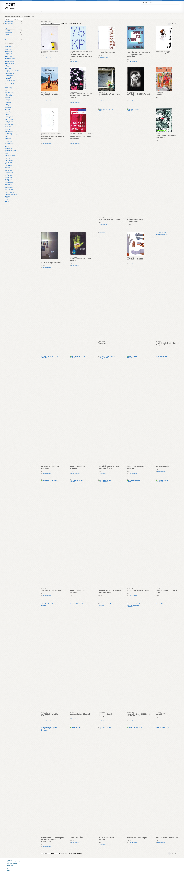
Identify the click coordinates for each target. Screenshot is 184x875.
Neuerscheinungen (9, 23)
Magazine (7, 34)
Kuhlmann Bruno (9, 131)
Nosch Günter (8, 157)
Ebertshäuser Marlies (10, 83)
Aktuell (47, 11)
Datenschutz (10, 865)
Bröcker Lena (8, 60)
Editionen (7, 28)
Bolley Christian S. (9, 53)
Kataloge (7, 26)
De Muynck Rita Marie (10, 73)
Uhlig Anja (7, 186)
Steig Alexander (8, 177)
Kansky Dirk (8, 117)
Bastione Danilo (8, 49)
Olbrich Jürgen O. (9, 160)
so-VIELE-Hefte (8, 32)
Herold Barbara (8, 106)
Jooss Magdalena (9, 111)
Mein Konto (12, 11)
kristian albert (8, 129)
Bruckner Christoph (9, 61)
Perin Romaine (8, 162)
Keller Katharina (9, 119)
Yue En (6, 199)
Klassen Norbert (9, 121)
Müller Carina (8, 146)
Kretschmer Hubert (9, 128)
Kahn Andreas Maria (9, 116)
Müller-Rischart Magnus (10, 150)
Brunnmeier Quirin (9, 63)
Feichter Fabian (8, 87)
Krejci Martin (8, 126)
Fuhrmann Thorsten (9, 92)
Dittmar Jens (8, 78)
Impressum (9, 867)
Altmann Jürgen (8, 46)
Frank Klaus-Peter (9, 88)
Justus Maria (8, 112)
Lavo (6, 136)
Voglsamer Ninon (9, 187)
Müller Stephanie (9, 148)
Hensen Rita (7, 104)
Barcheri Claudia (9, 48)
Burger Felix (8, 65)
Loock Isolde (8, 140)
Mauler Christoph (9, 143)
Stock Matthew (8, 180)
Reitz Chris (7, 167)
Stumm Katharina (9, 182)
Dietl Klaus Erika (9, 75)
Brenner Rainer (8, 56)
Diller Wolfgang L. (9, 77)
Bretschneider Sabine (10, 58)
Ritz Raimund (8, 169)
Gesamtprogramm (16, 16)
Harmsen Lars (8, 102)
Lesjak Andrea (8, 138)
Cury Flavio (7, 71)
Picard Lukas (8, 163)
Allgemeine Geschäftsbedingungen (36, 11)
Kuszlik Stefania (8, 133)
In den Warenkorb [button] (47, 57)
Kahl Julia (7, 114)
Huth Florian (8, 107)
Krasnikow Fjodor (9, 124)
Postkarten (7, 39)
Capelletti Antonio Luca (10, 66)
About (6, 11)
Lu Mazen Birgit (8, 141)
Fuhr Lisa (7, 90)
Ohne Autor (7, 158)
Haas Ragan (7, 99)
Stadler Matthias (9, 175)
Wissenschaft (8, 36)
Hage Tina (7, 100)
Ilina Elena (7, 109)
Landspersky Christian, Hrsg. (11, 134)
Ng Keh (6, 153)
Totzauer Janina (8, 184)
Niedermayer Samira (10, 155)
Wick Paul (7, 196)
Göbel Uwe (7, 97)
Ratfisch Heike (8, 165)
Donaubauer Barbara (10, 80)
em (5, 85)
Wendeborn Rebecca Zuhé (11, 194)
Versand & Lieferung (21, 11)
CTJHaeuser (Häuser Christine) (12, 70)
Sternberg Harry (9, 179)
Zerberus (7, 201)
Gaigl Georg (8, 94)
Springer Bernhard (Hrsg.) (11, 174)
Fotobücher (7, 30)
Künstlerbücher (8, 25)
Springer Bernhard (9, 172)
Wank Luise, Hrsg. (9, 189)
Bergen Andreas (8, 51)
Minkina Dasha (8, 145)
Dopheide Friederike (10, 82)
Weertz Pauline (8, 191)
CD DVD (7, 38)
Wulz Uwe (7, 197)
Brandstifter (8, 54)
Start (8, 16)
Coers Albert (8, 68)
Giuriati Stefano (8, 95)
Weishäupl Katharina (10, 192)
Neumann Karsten (9, 151)
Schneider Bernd (8, 170)
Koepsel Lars (8, 123)
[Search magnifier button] (22, 19)
